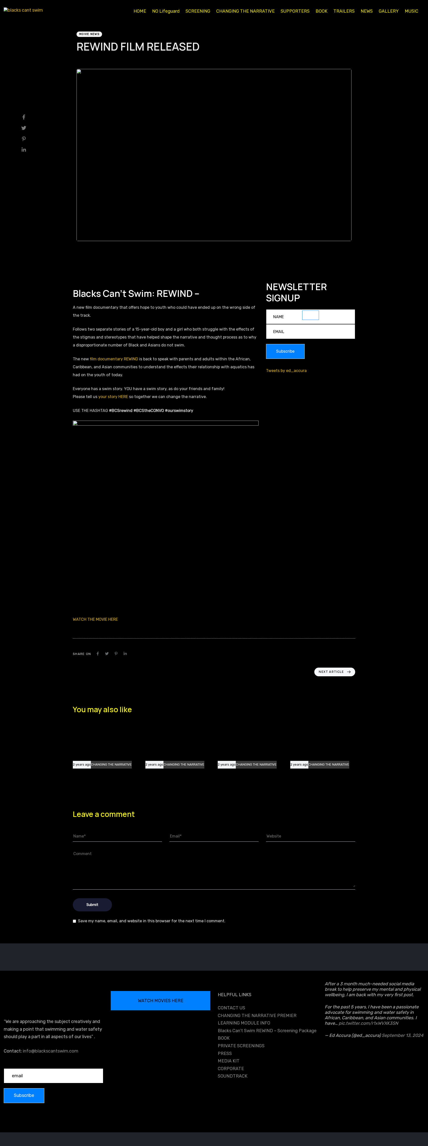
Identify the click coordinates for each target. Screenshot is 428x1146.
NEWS (367, 11)
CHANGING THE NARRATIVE (245, 11)
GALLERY (389, 11)
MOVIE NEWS (89, 34)
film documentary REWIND (114, 359)
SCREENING (198, 11)
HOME (140, 11)
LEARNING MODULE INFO (244, 1023)
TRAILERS (344, 11)
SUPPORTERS (295, 11)
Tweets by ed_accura (286, 370)
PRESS (225, 1053)
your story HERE (113, 396)
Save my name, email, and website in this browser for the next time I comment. (151, 921)
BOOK (321, 11)
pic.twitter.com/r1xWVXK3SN (368, 1023)
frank (81, 59)
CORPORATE (231, 1068)
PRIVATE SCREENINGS (241, 1046)
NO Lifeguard (166, 11)
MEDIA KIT (229, 1061)
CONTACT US (231, 1008)
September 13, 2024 (402, 1035)
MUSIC (411, 11)
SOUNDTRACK (232, 1076)
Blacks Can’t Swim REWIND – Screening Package (267, 1030)
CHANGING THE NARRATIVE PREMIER (257, 1015)
